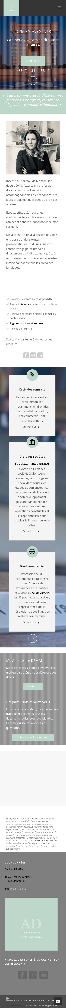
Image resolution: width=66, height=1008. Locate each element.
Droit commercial (32, 566)
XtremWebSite (15, 1005)
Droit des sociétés (32, 457)
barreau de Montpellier (20, 843)
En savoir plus (30, 426)
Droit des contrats (32, 389)
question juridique (40, 835)
